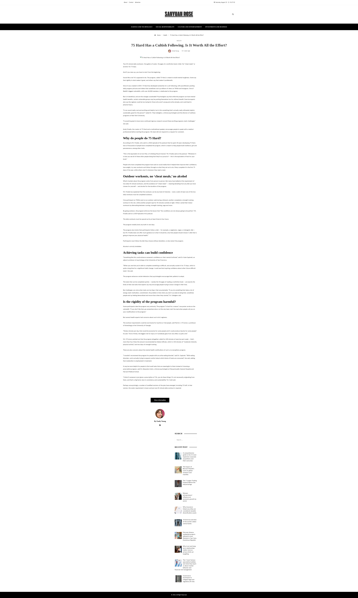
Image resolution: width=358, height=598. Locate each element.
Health (179, 40)
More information (160, 400)
